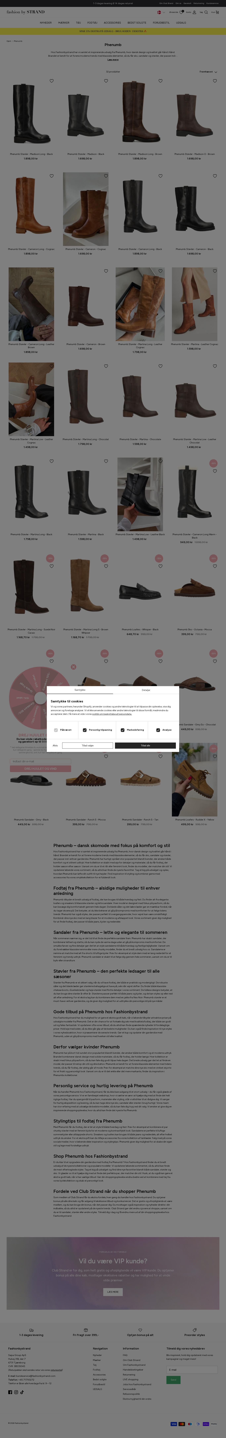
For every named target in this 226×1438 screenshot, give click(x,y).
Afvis (55, 745)
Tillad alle (145, 745)
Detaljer (146, 690)
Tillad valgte (87, 745)
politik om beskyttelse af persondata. (112, 714)
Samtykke (80, 690)
